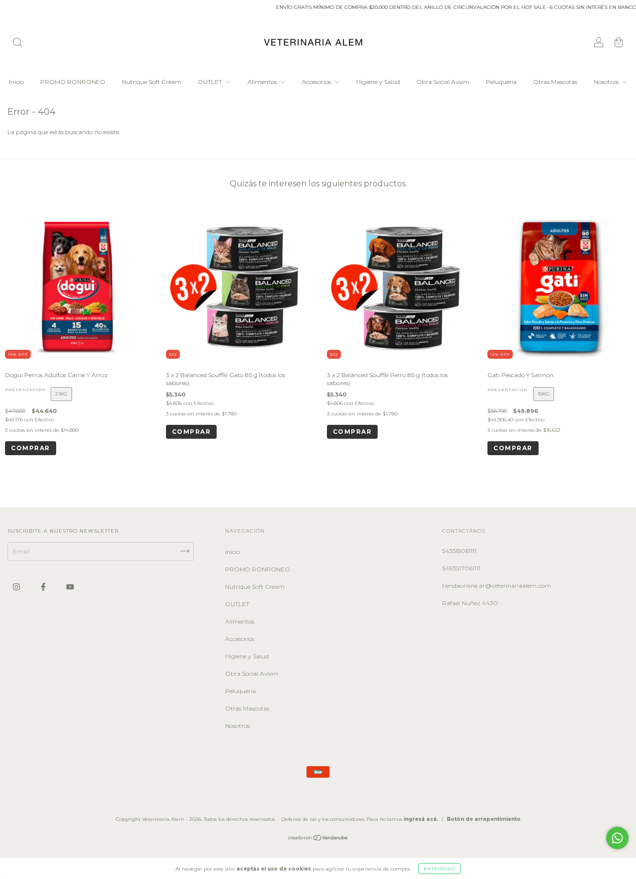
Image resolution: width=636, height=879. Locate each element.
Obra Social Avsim (443, 81)
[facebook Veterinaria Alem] (44, 587)
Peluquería (501, 81)
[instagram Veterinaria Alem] (17, 587)
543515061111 (459, 551)
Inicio (16, 81)
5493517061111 (461, 568)
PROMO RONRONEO (72, 81)
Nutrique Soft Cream (151, 81)
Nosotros (607, 81)
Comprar (30, 448)
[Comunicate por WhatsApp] (617, 838)
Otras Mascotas (555, 81)
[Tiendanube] (318, 839)
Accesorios (317, 81)
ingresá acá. (420, 819)
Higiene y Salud (378, 81)
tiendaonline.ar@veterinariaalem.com (496, 585)
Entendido (439, 868)
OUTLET (211, 81)
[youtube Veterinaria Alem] (70, 587)
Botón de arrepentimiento (484, 819)
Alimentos (262, 81)
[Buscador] (17, 43)
